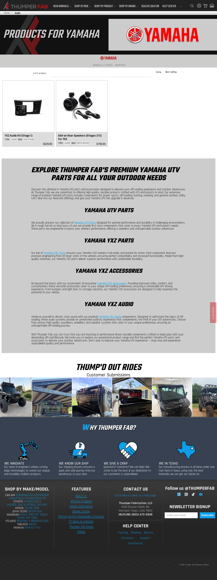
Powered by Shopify (202, 565)
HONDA (19, 508)
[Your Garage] (212, 5)
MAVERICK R (18, 498)
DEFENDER (42, 495)
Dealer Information (81, 506)
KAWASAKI (13, 515)
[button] (191, 6)
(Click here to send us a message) (135, 495)
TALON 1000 (31, 508)
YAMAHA (18, 528)
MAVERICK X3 (37, 498)
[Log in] (199, 6)
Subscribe (207, 515)
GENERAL (22, 521)
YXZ (38, 528)
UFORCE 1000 (15, 505)
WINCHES (119, 64)
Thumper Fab (189, 565)
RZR (45, 521)
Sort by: (158, 72)
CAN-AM (10, 495)
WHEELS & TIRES (102, 64)
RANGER (36, 521)
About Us (81, 496)
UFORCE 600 (31, 501)
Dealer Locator (81, 511)
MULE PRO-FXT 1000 (33, 515)
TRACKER (22, 524)
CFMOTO (18, 501)
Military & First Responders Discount (81, 516)
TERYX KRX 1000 (27, 518)
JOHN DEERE (19, 511)
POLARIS (11, 521)
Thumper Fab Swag (81, 526)
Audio (17, 12)
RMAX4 (29, 528)
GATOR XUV (35, 511)
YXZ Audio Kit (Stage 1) (18, 136)
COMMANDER (24, 495)
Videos (81, 532)
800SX (32, 524)
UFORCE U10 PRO (36, 505)
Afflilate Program (81, 501)
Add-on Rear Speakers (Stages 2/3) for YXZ (79, 137)
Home (7, 12)
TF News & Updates (81, 521)
